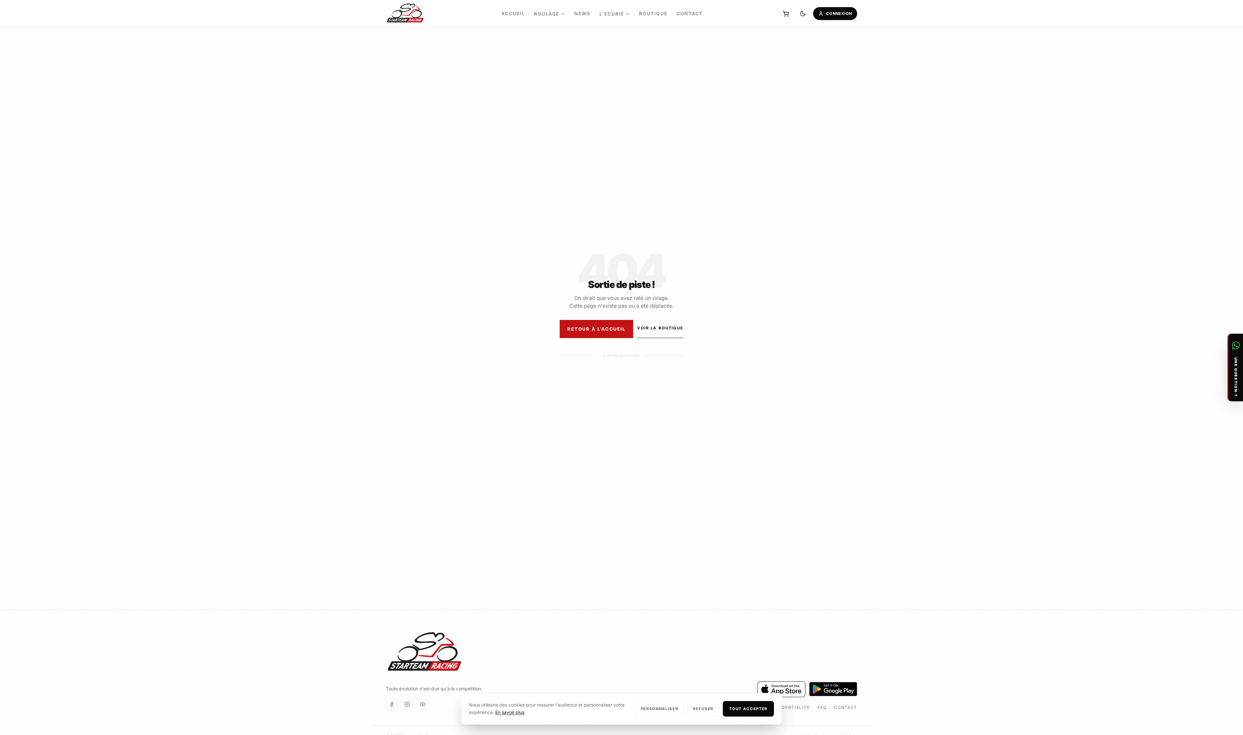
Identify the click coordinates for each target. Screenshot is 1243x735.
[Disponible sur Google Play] (833, 689)
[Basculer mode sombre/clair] (803, 13)
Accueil (513, 13)
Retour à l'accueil (596, 329)
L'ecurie (611, 13)
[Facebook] (392, 704)
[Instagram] (407, 704)
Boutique (653, 13)
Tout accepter (748, 708)
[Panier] (785, 13)
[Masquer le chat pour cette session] (1236, 338)
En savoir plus (509, 712)
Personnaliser (659, 708)
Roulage (547, 13)
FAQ (821, 707)
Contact (690, 13)
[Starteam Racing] (405, 13)
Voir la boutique (660, 327)
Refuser (703, 708)
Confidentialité (788, 707)
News (582, 13)
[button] (1235, 367)
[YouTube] (423, 704)
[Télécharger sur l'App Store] (781, 689)
